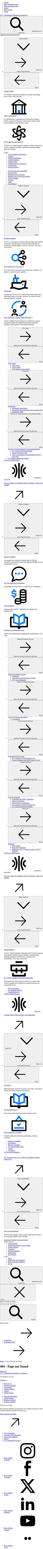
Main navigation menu (11, 4)
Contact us (3, 1380)
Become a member (10, 1385)
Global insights (29, 55)
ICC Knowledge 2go (10, 1110)
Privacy (6, 1439)
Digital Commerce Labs (19, 453)
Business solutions (29, 202)
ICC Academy (13, 1132)
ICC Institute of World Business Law (23, 758)
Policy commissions (10, 116)
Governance (16, 719)
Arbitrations (8, 1340)
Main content (8, 10)
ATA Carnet (16, 365)
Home (2, 1361)
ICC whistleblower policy (12, 1440)
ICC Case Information (19, 680)
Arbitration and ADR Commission (23, 799)
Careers (6, 1391)
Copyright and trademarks (12, 1435)
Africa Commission (18, 801)
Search (6, 8)
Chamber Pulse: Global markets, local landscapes (19, 1015)
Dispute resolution (29, 521)
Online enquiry (9, 1393)
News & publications (29, 1195)
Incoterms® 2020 (17, 412)
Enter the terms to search (8, 1301)
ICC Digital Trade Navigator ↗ (18, 317)
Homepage (3, 1371)
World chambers (29, 913)
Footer (6, 12)
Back (36, 87)
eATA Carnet (16, 367)
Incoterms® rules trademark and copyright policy (27, 410)
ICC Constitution (9, 1433)
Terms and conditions (11, 1437)
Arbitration (15, 676)
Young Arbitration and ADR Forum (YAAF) (26, 760)
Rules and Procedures (19, 847)
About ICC (23, 1057)
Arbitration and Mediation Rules (14, 630)
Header (6, 2)
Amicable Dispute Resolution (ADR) (24, 678)
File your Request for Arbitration (14, 583)
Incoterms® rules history (20, 408)
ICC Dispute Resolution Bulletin (22, 806)
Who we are (8, 1384)
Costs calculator (9, 606)
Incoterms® (7, 291)
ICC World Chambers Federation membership (18, 978)
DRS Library (16, 846)
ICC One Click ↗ (14, 266)
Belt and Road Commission (20, 803)
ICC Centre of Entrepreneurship (22, 451)
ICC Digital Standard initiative (13, 142)
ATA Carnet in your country (21, 369)
